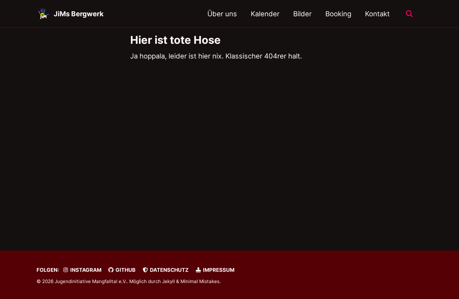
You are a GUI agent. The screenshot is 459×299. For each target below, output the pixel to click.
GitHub (125, 270)
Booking (338, 14)
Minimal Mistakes (200, 281)
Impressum (218, 270)
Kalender (265, 14)
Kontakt (377, 14)
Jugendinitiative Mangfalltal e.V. (91, 281)
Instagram (85, 270)
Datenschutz (169, 270)
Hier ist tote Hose (175, 39)
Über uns (222, 14)
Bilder (302, 14)
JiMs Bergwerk (79, 14)
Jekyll (168, 281)
